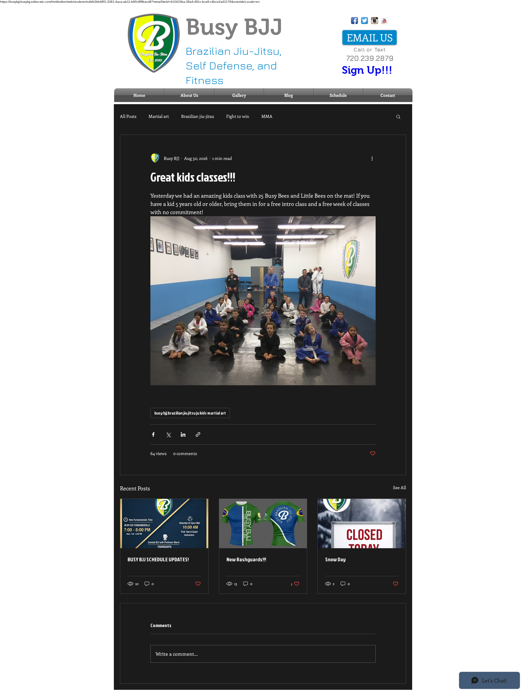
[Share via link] (198, 434)
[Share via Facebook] (153, 434)
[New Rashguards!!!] (263, 523)
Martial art (159, 116)
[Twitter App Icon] (364, 20)
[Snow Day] (362, 523)
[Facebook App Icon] (354, 20)
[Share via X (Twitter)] (168, 434)
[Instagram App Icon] (374, 20)
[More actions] (372, 158)
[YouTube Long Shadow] (384, 20)
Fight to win (237, 116)
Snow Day (335, 559)
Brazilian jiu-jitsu (197, 116)
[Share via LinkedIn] (183, 434)
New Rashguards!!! (246, 559)
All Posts (128, 116)
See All (399, 487)
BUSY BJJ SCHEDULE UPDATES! (158, 559)
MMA (266, 116)
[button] (398, 116)
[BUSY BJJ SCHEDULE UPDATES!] (164, 523)
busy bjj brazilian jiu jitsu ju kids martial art (190, 413)
